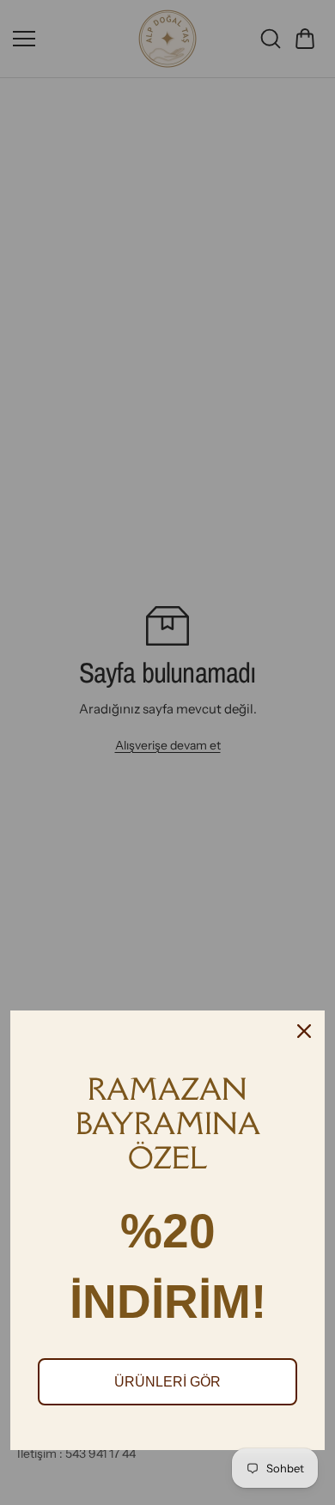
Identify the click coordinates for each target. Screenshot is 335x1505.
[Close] (304, 1031)
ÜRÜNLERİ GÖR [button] (167, 1382)
